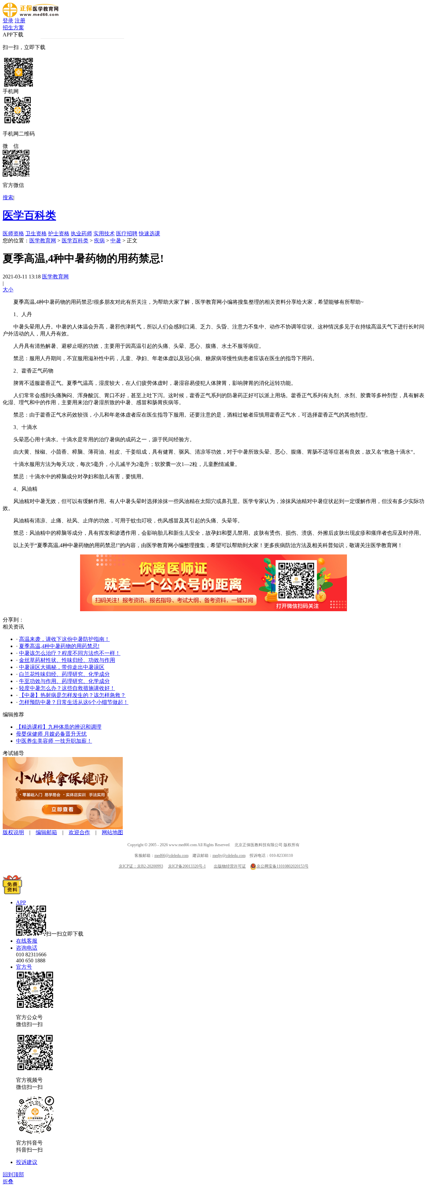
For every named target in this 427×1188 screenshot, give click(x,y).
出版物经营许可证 (230, 866)
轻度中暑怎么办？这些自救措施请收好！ (67, 688)
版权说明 (13, 832)
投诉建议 (26, 1162)
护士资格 (58, 233)
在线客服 (26, 941)
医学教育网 (42, 240)
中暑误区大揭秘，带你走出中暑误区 (61, 667)
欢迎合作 (79, 832)
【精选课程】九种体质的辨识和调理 (58, 727)
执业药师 (81, 233)
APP (21, 902)
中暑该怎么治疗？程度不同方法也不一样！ (69, 653)
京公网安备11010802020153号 (283, 866)
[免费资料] (12, 892)
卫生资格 (36, 233)
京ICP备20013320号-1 (187, 866)
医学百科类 (29, 215)
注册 (20, 20)
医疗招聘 (126, 233)
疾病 (99, 240)
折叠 (8, 1181)
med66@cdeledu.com (171, 855)
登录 (8, 20)
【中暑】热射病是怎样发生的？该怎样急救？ (72, 695)
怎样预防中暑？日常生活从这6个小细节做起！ (73, 702)
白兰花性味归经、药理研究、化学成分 (64, 674)
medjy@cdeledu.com (229, 855)
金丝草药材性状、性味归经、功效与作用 (67, 660)
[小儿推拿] (63, 827)
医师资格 (13, 233)
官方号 (24, 967)
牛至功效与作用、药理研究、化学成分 (64, 681)
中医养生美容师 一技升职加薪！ (54, 741)
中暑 (115, 240)
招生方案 (13, 27)
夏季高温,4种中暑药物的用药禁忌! (59, 646)
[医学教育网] (30, 15)
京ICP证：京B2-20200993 (141, 866)
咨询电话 (26, 948)
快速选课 (149, 233)
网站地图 (112, 832)
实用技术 (104, 233)
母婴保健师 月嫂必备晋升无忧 (51, 734)
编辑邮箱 (46, 832)
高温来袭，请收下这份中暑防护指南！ (64, 639)
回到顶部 (13, 1174)
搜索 (8, 197)
